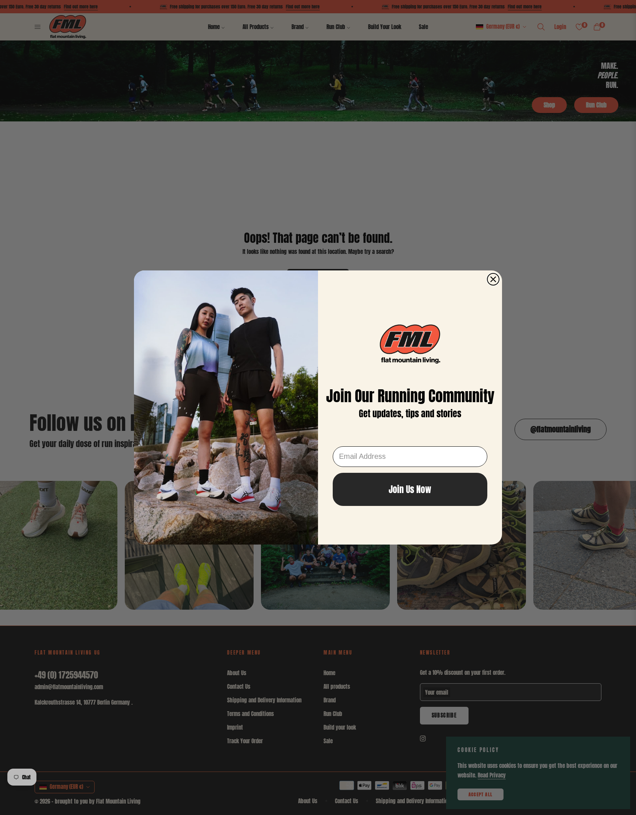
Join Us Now (410, 489)
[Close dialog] (493, 279)
